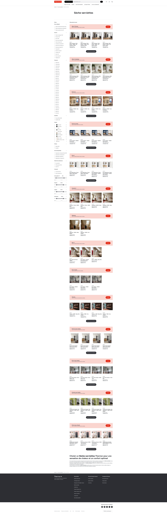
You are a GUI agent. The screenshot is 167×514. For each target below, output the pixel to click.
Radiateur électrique (77, 478)
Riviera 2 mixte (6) (58, 50)
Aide (106, 1)
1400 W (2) (57, 107)
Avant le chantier (90, 478)
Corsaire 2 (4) (58, 52)
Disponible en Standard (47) (60, 154)
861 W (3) (57, 104)
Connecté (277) (58, 171)
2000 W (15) (58, 73)
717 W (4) (57, 88)
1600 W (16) (57, 69)
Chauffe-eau (76, 487)
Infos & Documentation (79, 4)
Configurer (108, 26)
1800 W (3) (57, 99)
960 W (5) (57, 78)
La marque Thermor (87, 4)
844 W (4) (57, 92)
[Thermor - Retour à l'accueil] (58, 2)
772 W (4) (57, 90)
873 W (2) (57, 113)
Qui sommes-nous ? (105, 478)
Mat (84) (57, 148)
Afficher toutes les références (91, 51)
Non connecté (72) (59, 173)
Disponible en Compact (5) (60, 158)
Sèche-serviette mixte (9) (60, 30)
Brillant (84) (57, 146)
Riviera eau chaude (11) (59, 47)
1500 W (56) (58, 66)
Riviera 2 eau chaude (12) (59, 45)
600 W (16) (57, 71)
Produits (73, 4)
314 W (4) (57, 81)
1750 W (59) (57, 64)
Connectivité (76, 495)
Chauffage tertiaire (77, 480)
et (61, 193)
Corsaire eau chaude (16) (59, 43)
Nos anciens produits (77, 497)
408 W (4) (57, 83)
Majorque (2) (58, 57)
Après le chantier (90, 480)
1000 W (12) (57, 74)
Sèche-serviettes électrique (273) (61, 26)
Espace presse (104, 480)
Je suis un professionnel (95, 4)
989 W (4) (57, 97)
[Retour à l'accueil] (58, 476)
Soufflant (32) (58, 119)
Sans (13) (57, 166)
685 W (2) (57, 111)
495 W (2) (57, 109)
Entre (55, 193)
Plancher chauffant (77, 493)
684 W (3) (57, 102)
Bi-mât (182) (58, 163)
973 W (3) (57, 106)
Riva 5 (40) (57, 38)
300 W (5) (57, 76)
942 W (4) (57, 95)
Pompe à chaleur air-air (77, 489)
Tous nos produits (60, 472)
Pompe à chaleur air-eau (77, 491)
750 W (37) (57, 67)
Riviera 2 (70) (58, 36)
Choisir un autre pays (107, 511)
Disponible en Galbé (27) (59, 156)
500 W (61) (57, 62)
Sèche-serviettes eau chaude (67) (61, 28)
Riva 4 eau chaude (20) (59, 40)
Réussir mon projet (67, 4)
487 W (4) (57, 85)
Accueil (55, 472)
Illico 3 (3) (57, 54)
